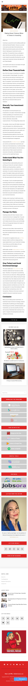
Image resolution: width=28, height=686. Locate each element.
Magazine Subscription (6, 581)
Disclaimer (8, 680)
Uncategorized (14, 30)
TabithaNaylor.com (14, 537)
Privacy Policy (13, 680)
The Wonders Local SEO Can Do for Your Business (14, 360)
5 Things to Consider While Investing (14, 380)
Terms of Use (19, 680)
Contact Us (3, 583)
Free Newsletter (4, 579)
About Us (3, 577)
